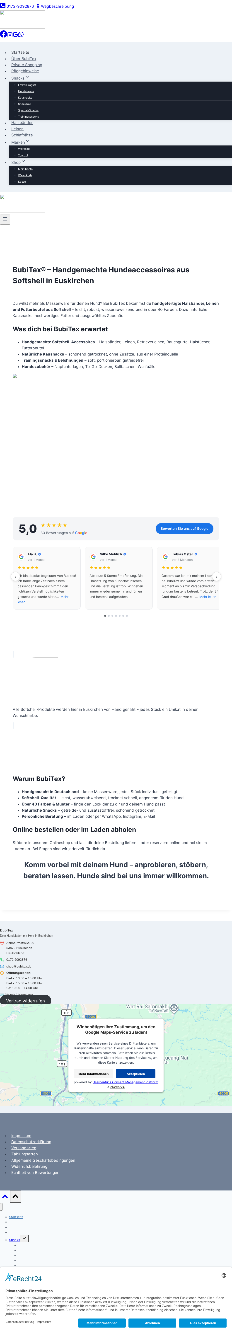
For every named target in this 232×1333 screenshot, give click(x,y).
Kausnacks (25, 97)
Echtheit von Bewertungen (35, 1172)
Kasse (22, 181)
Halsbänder (22, 123)
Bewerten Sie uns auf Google (184, 528)
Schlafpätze (22, 135)
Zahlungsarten (24, 1154)
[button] (47, 578)
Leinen (17, 129)
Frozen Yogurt (27, 85)
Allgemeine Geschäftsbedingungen (43, 1160)
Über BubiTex (23, 58)
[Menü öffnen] (5, 220)
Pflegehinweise (25, 71)
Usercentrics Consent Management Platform (125, 1082)
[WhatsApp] (21, 36)
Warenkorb (25, 175)
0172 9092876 (16, 959)
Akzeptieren (136, 1073)
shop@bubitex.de (18, 966)
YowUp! (23, 155)
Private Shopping (26, 65)
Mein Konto (25, 169)
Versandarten (23, 1148)
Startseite (20, 52)
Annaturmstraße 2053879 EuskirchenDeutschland (20, 948)
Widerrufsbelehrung (29, 1166)
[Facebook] (3, 36)
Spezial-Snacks (28, 110)
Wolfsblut (24, 148)
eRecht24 (117, 1087)
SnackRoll (24, 104)
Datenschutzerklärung (31, 1141)
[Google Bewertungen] (15, 36)
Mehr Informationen (93, 1073)
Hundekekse (26, 91)
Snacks (14, 1240)
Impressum (21, 1135)
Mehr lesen (207, 597)
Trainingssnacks (28, 116)
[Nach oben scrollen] (5, 1197)
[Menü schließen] (1, 1207)
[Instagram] (10, 36)
